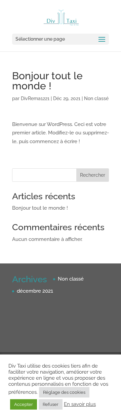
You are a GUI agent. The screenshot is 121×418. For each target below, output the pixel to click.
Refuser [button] (50, 404)
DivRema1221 (35, 98)
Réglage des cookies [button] (64, 392)
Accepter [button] (23, 404)
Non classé (96, 98)
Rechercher (92, 175)
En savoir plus (80, 404)
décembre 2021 (35, 291)
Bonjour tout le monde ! (40, 208)
